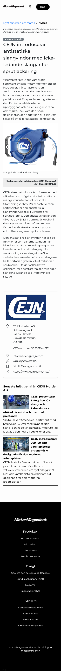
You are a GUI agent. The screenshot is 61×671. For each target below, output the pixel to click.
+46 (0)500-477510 (25, 361)
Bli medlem (30, 544)
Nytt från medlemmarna (19, 22)
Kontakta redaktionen (30, 607)
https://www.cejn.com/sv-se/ (31, 371)
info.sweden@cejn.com (28, 356)
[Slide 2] (33, 163)
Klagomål (30, 584)
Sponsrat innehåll (30, 590)
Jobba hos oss (31, 619)
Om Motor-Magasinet (30, 625)
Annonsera (31, 550)
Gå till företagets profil (27, 366)
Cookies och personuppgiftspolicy (30, 572)
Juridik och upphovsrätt (30, 578)
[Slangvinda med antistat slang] (30, 146)
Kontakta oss (30, 613)
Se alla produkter (30, 556)
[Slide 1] (27, 163)
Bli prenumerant (30, 538)
